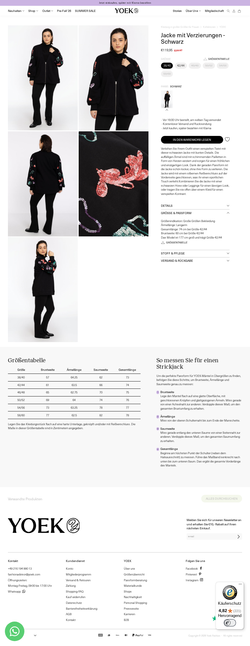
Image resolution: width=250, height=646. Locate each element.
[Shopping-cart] (239, 11)
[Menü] (240, 585)
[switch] (230, 622)
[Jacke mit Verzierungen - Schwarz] (167, 99)
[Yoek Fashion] (126, 11)
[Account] (233, 11)
